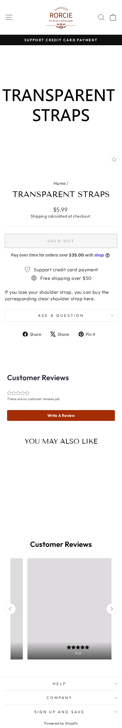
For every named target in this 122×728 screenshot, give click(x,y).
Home (60, 183)
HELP (59, 683)
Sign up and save (59, 712)
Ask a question (61, 315)
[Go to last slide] (10, 608)
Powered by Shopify (61, 723)
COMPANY (60, 697)
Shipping (39, 216)
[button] (61, 415)
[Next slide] (111, 608)
